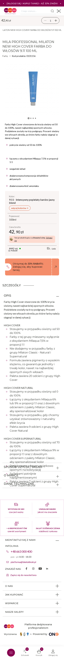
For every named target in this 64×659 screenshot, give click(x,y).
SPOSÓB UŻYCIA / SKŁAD (23, 467)
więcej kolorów (19, 208)
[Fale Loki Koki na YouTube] (40, 569)
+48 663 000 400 (21, 551)
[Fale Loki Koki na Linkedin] (47, 569)
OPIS (7, 295)
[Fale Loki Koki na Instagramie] (33, 569)
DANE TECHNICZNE (19, 484)
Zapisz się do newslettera (23, 575)
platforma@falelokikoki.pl (23, 562)
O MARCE (11, 475)
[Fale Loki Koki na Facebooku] (26, 569)
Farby (5, 56)
